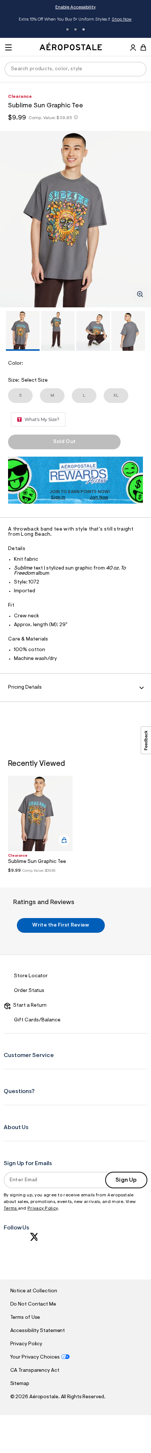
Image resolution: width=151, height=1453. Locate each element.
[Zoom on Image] (140, 294)
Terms (11, 1208)
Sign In (58, 497)
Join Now (98, 497)
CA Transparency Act (34, 1370)
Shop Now (122, 19)
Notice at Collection (33, 1291)
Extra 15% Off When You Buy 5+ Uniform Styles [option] (75, 20)
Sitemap (19, 1383)
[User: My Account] (133, 48)
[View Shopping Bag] (143, 47)
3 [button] (83, 29)
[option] (75, 219)
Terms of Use (25, 1317)
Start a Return (29, 1005)
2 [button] (75, 29)
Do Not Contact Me (33, 1304)
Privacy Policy (42, 1208)
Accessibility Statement (37, 1331)
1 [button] (67, 29)
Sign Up (126, 1180)
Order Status (29, 990)
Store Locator (31, 976)
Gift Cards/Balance (37, 1020)
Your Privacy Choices (35, 1357)
